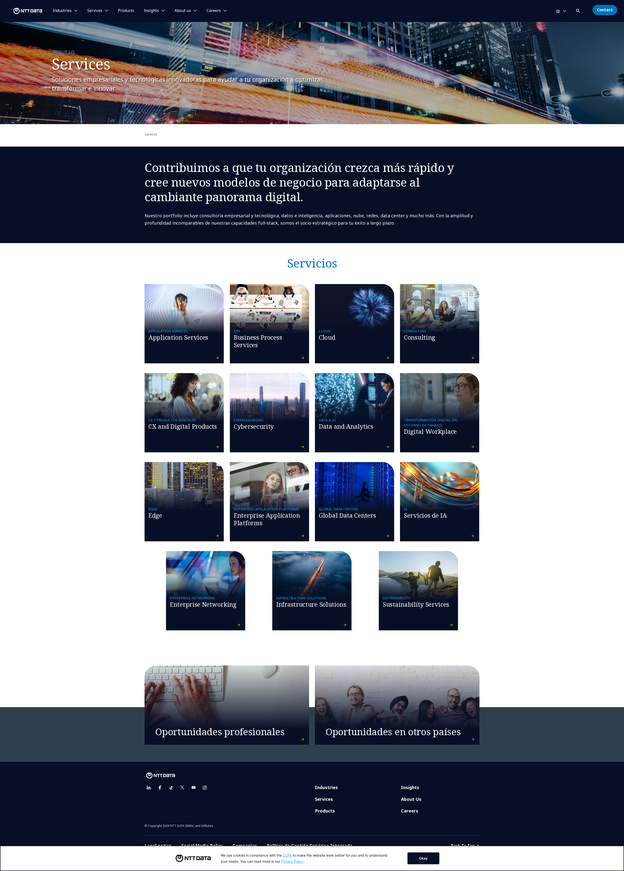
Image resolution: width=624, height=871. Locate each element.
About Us (411, 799)
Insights (410, 787)
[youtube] (193, 787)
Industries (326, 787)
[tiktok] (171, 787)
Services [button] (94, 10)
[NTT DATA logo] (22, 11)
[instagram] (205, 787)
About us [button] (183, 10)
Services (324, 799)
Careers (409, 811)
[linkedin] (149, 787)
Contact (605, 9)
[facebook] (160, 787)
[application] (312, 858)
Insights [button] (151, 10)
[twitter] (182, 787)
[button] (578, 9)
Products (126, 10)
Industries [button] (62, 10)
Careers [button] (213, 10)
